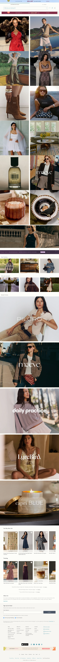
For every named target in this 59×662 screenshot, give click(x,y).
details (45, 587)
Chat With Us (47, 633)
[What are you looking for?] (46, 8)
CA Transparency (23, 658)
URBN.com (34, 658)
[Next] (58, 13)
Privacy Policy (51, 621)
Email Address (6, 610)
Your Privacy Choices (46, 658)
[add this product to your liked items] (16, 532)
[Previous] (1, 13)
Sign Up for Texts (48, 631)
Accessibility (29, 658)
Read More (5, 601)
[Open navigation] (55, 8)
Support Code (39, 658)
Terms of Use (17, 658)
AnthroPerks (47, 629)
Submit (49, 612)
